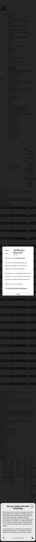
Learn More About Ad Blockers (17, 288)
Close (18, 294)
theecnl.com (21, 258)
